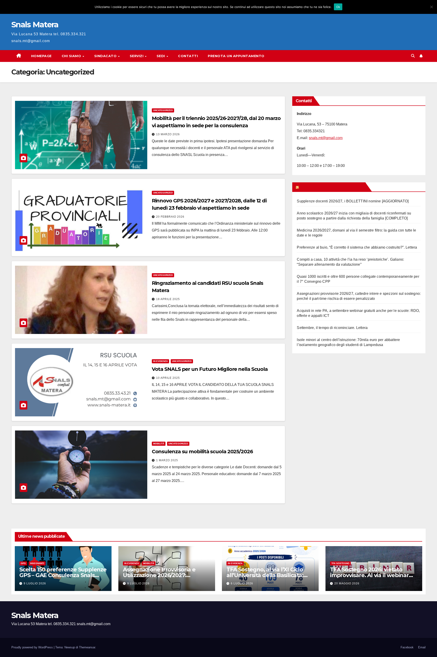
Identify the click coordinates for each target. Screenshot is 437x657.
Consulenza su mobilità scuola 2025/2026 (202, 451)
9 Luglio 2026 (35, 583)
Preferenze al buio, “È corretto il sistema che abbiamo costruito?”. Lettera (357, 247)
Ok (338, 7)
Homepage (41, 56)
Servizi (137, 56)
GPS (23, 563)
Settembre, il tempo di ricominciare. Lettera (332, 328)
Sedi (161, 56)
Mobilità (158, 443)
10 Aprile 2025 (168, 377)
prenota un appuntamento (236, 56)
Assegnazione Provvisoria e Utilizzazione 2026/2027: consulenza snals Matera (159, 575)
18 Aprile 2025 (168, 299)
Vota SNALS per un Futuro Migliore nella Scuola (210, 369)
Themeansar (87, 647)
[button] (413, 56)
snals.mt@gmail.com (326, 138)
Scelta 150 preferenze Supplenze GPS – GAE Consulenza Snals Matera (63, 575)
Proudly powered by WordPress (32, 647)
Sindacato (106, 56)
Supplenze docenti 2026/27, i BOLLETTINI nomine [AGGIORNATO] (353, 201)
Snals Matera (34, 24)
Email (422, 647)
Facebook (407, 647)
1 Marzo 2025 (167, 460)
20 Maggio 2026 (346, 583)
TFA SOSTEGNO (340, 563)
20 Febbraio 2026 (170, 216)
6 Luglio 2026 (242, 583)
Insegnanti (37, 563)
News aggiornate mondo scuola (332, 186)
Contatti (188, 56)
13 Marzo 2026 (168, 134)
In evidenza (160, 361)
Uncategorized (163, 110)
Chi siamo (72, 56)
